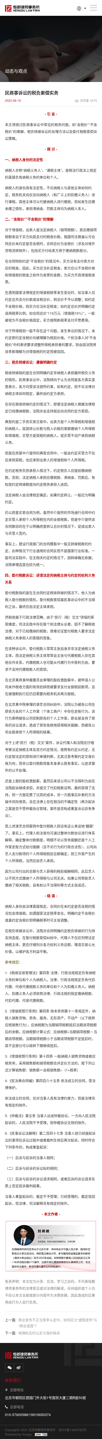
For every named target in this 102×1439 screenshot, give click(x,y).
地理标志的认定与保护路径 (39, 1332)
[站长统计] (40, 1434)
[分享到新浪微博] (18, 1368)
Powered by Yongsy (18, 1434)
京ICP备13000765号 (72, 1429)
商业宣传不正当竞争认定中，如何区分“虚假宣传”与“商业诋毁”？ (57, 1322)
